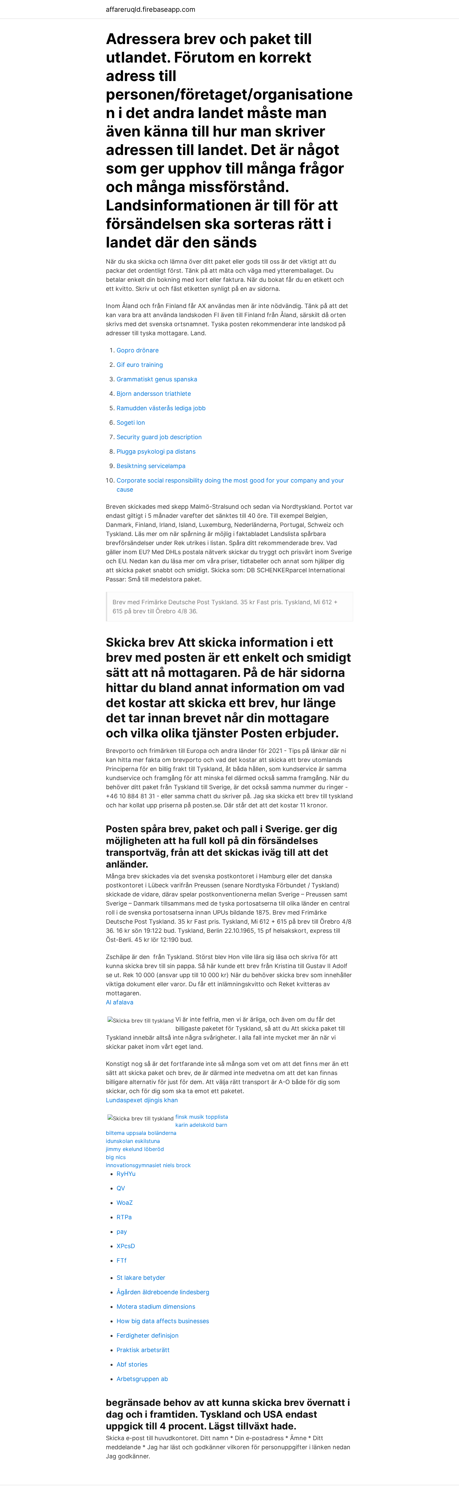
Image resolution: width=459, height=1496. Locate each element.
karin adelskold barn (201, 1124)
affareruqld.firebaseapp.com (150, 9)
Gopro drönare (138, 350)
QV (121, 1188)
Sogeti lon (131, 422)
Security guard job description (159, 436)
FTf (122, 1260)
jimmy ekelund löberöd (135, 1149)
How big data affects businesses (163, 1321)
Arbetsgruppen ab (142, 1378)
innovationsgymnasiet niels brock (148, 1165)
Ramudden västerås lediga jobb (161, 408)
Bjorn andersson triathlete (154, 393)
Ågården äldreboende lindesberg (163, 1292)
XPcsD (126, 1246)
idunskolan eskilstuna (133, 1141)
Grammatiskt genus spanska (157, 379)
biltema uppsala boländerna (141, 1132)
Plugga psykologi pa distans (156, 451)
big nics (116, 1157)
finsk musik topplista (201, 1116)
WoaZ (125, 1202)
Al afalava (119, 1002)
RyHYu (126, 1173)
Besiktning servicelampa (151, 465)
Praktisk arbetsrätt (143, 1349)
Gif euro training (140, 364)
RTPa (124, 1217)
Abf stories (132, 1364)
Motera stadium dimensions (156, 1306)
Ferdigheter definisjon (148, 1335)
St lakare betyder (141, 1277)
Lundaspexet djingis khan (142, 1100)
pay (122, 1231)
